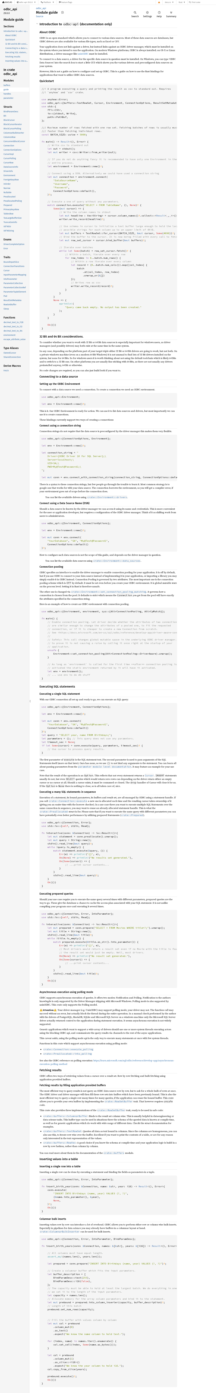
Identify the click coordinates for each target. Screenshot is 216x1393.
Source (39, 16)
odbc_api (41, 8)
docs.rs (168, 2)
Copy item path (62, 12)
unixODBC (83, 53)
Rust (180, 2)
